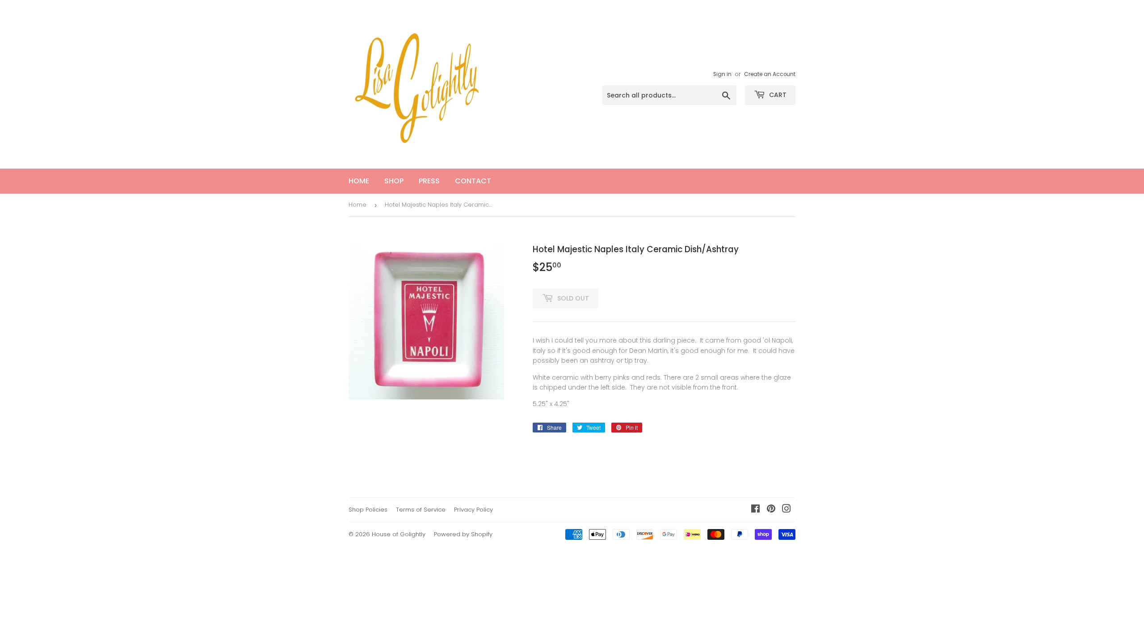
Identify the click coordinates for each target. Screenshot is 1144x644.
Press (429, 181)
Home (359, 181)
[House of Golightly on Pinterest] (771, 509)
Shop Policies (368, 509)
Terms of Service (421, 509)
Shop (394, 181)
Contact (473, 181)
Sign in (722, 74)
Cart (776, 94)
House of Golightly (398, 534)
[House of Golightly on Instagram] (786, 509)
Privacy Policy (473, 509)
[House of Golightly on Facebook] (755, 509)
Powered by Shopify (463, 534)
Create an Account (769, 74)
